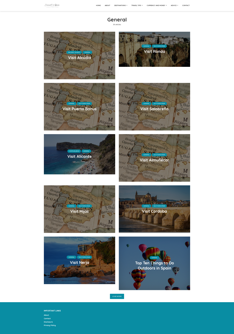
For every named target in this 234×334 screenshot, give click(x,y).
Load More (117, 296)
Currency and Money (156, 5)
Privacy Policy (50, 325)
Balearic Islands (74, 52)
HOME (98, 5)
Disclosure (48, 322)
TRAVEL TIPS (136, 5)
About (107, 5)
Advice (173, 5)
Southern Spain (159, 46)
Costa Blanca (74, 151)
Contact (186, 5)
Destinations (120, 5)
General (87, 52)
